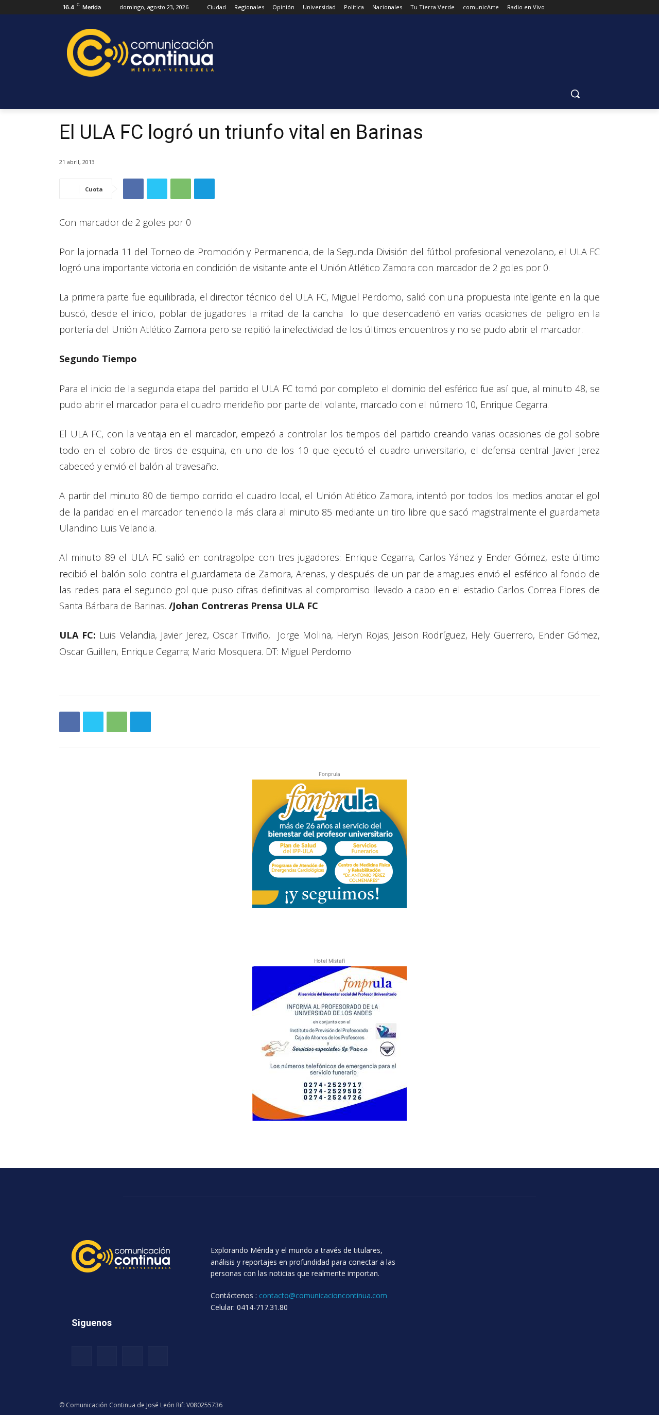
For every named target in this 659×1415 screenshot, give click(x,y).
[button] (575, 93)
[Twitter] (157, 189)
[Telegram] (204, 189)
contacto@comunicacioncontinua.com (323, 1295)
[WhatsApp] (180, 189)
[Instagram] (107, 1356)
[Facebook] (133, 189)
